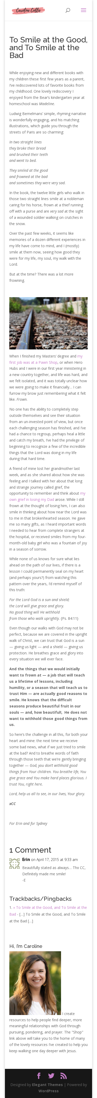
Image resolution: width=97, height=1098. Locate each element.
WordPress (49, 1090)
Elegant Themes (47, 1084)
